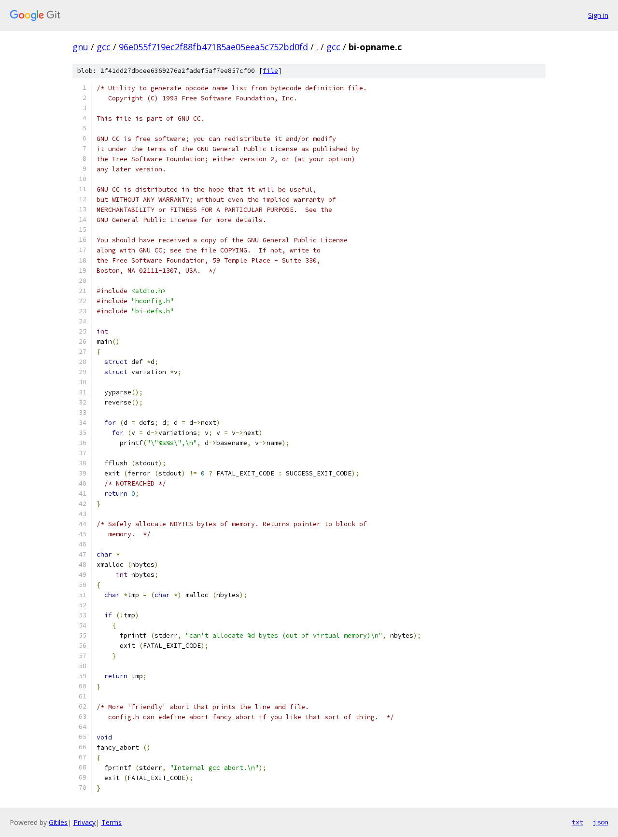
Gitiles (58, 822)
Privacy (84, 822)
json (600, 822)
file (270, 71)
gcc (104, 47)
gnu (80, 47)
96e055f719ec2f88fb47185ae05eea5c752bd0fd (213, 47)
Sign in (598, 15)
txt (577, 822)
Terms (111, 822)
